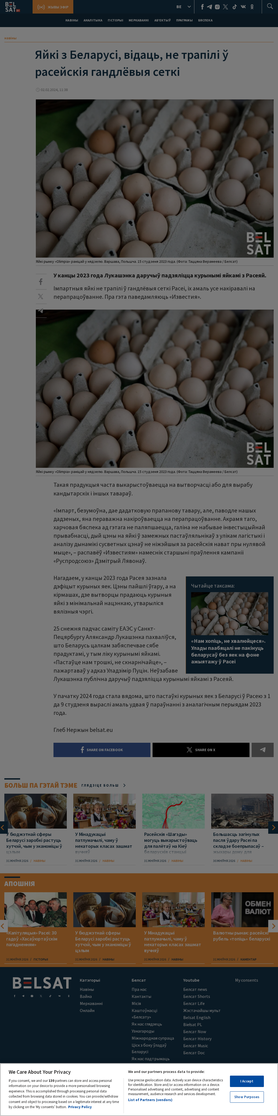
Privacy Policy (80, 1107)
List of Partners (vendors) (150, 1100)
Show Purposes (246, 1097)
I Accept (246, 1081)
